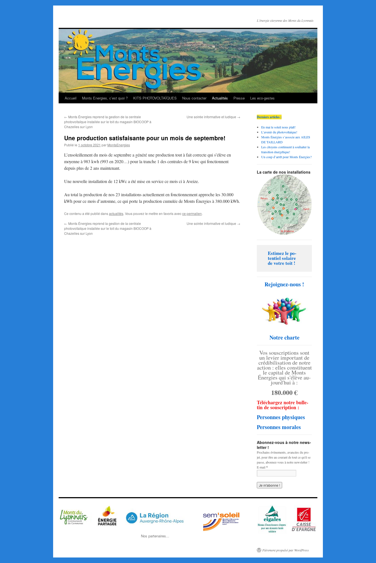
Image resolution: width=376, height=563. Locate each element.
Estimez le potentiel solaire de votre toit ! (282, 258)
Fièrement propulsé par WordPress (285, 550)
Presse (239, 98)
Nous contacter (194, 98)
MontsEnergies (118, 144)
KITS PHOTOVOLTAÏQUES (155, 98)
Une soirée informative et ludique (213, 116)
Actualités (220, 98)
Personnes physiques (281, 417)
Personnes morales (279, 427)
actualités (116, 213)
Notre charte (284, 337)
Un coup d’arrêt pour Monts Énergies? (286, 157)
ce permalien (192, 213)
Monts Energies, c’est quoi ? (105, 98)
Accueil (71, 98)
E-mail (262, 467)
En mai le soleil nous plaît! (278, 127)
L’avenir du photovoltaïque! (279, 132)
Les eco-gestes (262, 98)
